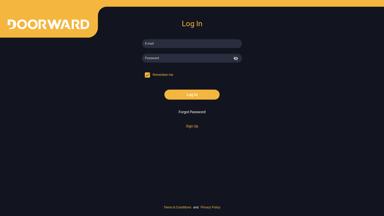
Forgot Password (192, 112)
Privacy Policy (210, 207)
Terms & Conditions (177, 207)
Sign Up (192, 126)
